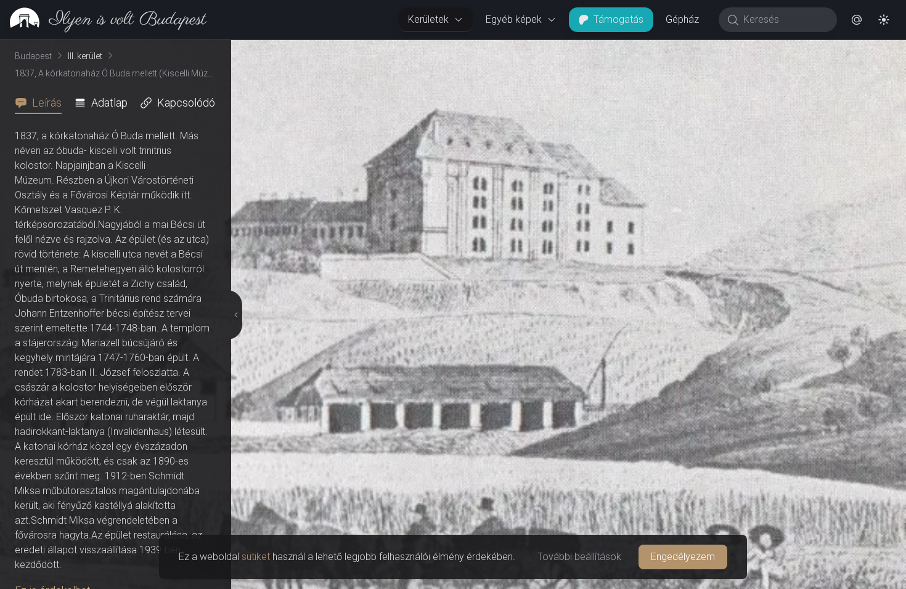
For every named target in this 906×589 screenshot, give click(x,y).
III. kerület (85, 56)
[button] (856, 19)
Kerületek (428, 19)
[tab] (42, 103)
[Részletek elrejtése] (233, 314)
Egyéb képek (514, 19)
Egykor (680, 50)
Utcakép (754, 50)
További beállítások (579, 557)
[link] (103, 20)
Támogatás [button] (618, 19)
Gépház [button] (682, 19)
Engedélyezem (683, 557)
